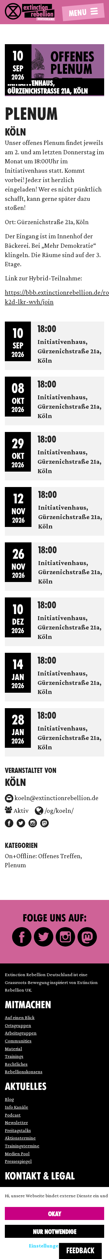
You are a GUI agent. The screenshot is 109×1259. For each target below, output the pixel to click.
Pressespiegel (18, 1161)
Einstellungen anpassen (57, 1246)
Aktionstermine (20, 1137)
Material (13, 1048)
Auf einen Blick (20, 1017)
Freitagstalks (18, 1130)
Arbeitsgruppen (21, 1032)
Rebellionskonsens (23, 1071)
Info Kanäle (16, 1107)
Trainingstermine (22, 1145)
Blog (9, 1099)
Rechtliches (16, 1064)
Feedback (80, 1250)
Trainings (14, 1056)
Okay (54, 1214)
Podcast (13, 1114)
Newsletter (16, 1122)
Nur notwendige (54, 1231)
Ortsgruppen (18, 1025)
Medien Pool (17, 1153)
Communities (18, 1040)
